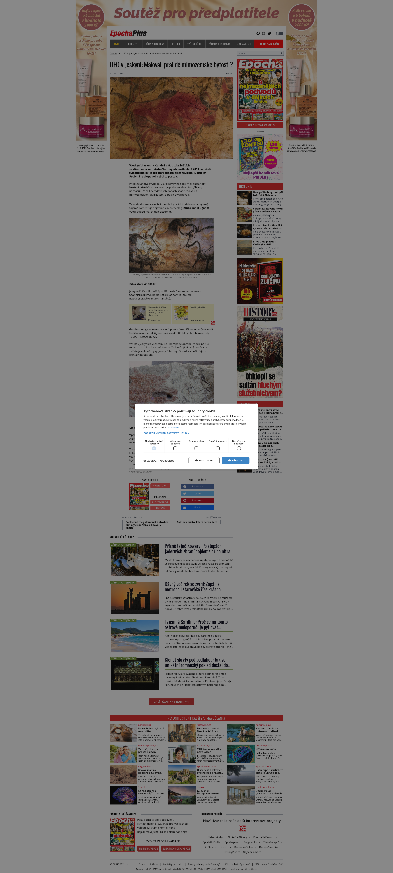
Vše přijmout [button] (236, 460)
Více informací (175, 427)
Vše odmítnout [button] (204, 460)
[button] (196, 433)
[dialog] (196, 436)
